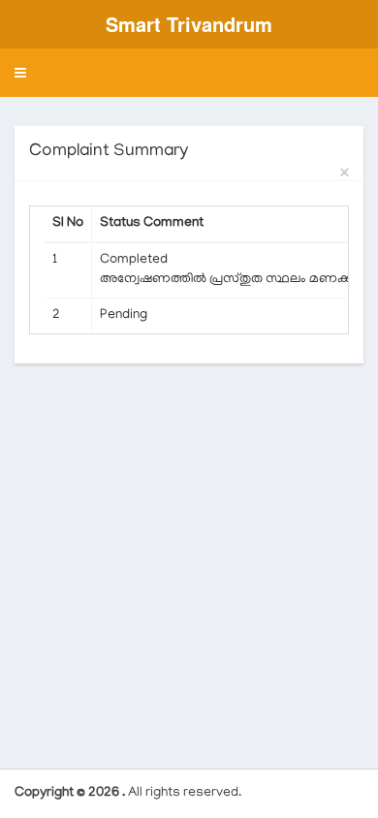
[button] (20, 72)
